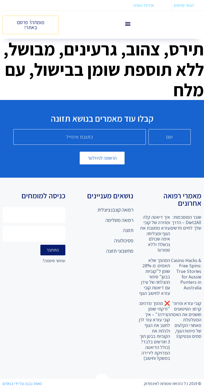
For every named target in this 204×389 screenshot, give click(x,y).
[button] (128, 23)
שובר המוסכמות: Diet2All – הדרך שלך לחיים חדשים (185, 222)
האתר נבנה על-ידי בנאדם (22, 383)
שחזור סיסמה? (53, 261)
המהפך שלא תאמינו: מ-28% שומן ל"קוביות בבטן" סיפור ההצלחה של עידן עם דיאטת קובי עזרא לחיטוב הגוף (154, 276)
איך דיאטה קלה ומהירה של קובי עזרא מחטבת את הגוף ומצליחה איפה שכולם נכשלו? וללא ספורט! (155, 233)
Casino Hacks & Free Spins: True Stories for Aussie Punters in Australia (186, 274)
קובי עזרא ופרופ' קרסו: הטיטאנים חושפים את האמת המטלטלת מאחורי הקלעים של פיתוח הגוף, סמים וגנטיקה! (185, 319)
